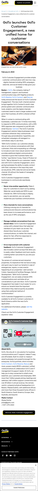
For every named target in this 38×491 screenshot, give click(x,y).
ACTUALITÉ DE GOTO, (16, 67)
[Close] (36, 465)
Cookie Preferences (19, 487)
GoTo (10, 90)
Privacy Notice (6, 484)
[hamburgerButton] (35, 2)
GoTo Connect (17, 97)
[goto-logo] (19, 431)
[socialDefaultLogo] (2, 455)
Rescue (29, 97)
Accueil (3, 11)
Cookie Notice (18, 484)
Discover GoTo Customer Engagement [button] (19, 412)
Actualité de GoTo (13, 11)
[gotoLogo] (5, 3)
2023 (24, 67)
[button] (6, 438)
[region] (19, 477)
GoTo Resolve (6, 97)
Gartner (15, 129)
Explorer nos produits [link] (23, 2)
